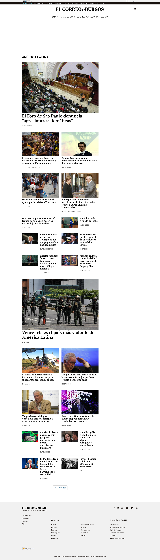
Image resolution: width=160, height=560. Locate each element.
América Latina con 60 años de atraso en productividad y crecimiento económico (77, 419)
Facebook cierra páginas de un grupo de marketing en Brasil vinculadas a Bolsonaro (49, 440)
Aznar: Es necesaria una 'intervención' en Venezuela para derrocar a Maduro (79, 161)
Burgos (55, 17)
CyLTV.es (112, 536)
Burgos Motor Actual (87, 524)
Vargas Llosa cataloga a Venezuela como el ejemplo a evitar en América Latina (37, 419)
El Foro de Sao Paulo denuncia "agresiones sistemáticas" (52, 118)
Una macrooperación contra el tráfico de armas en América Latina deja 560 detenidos (38, 221)
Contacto (25, 521)
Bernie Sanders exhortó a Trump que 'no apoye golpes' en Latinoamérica (49, 239)
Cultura (104, 17)
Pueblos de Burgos (52, 3)
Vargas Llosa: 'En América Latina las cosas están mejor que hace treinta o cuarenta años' (79, 377)
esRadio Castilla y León (117, 538)
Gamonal (41, 3)
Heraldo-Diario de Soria (117, 533)
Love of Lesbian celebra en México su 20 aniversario (88, 463)
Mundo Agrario (85, 530)
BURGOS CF (71, 17)
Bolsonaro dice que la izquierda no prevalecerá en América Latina (88, 239)
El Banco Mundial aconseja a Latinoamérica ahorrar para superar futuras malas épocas (38, 377)
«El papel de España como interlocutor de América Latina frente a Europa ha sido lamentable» (78, 203)
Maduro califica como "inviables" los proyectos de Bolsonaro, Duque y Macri (88, 261)
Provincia (54, 527)
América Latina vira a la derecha (89, 219)
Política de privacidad (69, 557)
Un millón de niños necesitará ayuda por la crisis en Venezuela (39, 201)
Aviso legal (57, 557)
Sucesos (101, 3)
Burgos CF (93, 3)
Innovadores (84, 533)
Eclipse (34, 3)
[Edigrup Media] (28, 548)
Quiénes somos (27, 515)
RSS (23, 524)
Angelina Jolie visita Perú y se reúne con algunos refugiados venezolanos (88, 439)
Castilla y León (93, 17)
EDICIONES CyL (130, 1)
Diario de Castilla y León (117, 527)
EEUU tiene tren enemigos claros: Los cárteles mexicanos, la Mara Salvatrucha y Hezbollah (49, 467)
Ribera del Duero (73, 3)
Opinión (83, 536)
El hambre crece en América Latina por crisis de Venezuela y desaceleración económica (39, 161)
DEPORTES (81, 17)
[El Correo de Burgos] (80, 9)
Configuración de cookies (98, 557)
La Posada (84, 527)
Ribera (63, 17)
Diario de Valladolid (116, 530)
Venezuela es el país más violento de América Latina (58, 335)
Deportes (54, 530)
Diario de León (114, 524)
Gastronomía (84, 3)
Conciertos (62, 3)
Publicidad (25, 518)
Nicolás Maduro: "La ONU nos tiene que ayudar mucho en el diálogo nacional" (49, 262)
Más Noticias (60, 488)
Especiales (54, 538)
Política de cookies (83, 557)
